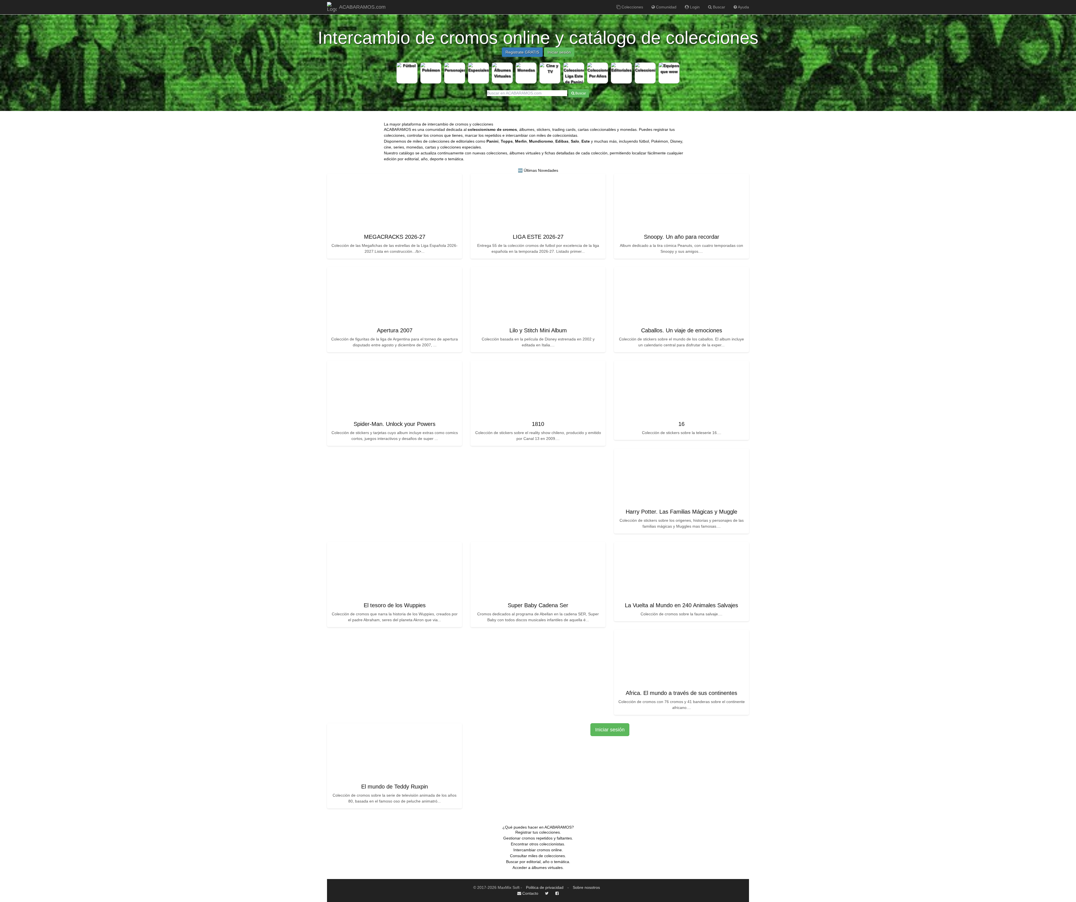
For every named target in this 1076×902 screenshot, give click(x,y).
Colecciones (631, 7)
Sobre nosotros (586, 887)
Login (694, 7)
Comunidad (665, 7)
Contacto (529, 893)
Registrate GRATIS (522, 52)
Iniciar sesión (559, 52)
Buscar (718, 7)
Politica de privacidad (544, 887)
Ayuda (743, 7)
